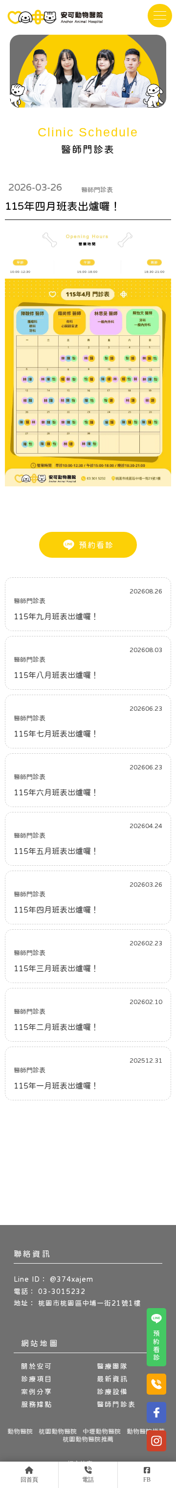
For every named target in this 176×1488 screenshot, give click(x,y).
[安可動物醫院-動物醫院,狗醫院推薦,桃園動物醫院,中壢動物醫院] (55, 18)
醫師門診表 (116, 1404)
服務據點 (36, 1404)
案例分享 (36, 1391)
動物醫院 (20, 1431)
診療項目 (36, 1379)
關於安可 (36, 1366)
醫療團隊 (112, 1366)
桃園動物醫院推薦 (88, 1439)
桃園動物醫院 (58, 1431)
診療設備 (112, 1391)
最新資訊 (112, 1379)
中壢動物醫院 (102, 1431)
